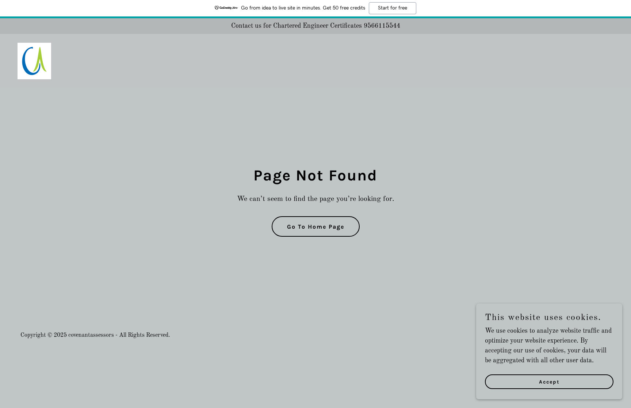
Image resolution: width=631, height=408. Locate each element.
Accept (549, 382)
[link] (34, 60)
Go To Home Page (315, 226)
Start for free (392, 8)
